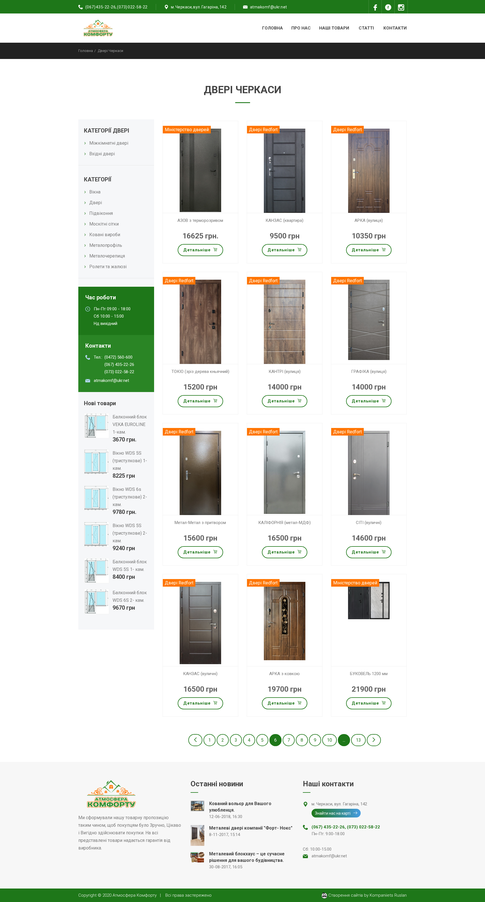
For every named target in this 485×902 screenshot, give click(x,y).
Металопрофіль (105, 245)
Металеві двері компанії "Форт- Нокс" (250, 828)
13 (358, 740)
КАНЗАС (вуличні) (200, 673)
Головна (272, 28)
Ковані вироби (104, 234)
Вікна (94, 192)
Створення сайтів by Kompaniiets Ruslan (367, 895)
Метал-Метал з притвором (200, 522)
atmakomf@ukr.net (268, 7)
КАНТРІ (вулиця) (285, 371)
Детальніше (197, 249)
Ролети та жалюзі (108, 266)
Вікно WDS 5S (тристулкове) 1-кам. (130, 460)
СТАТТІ (366, 28)
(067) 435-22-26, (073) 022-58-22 (116, 7)
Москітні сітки (104, 224)
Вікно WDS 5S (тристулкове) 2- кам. (130, 533)
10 (329, 740)
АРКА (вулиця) (368, 220)
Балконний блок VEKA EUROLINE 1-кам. (130, 424)
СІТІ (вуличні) (368, 522)
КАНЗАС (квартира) (284, 220)
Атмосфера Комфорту (135, 895)
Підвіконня (101, 213)
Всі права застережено (188, 895)
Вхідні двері (102, 153)
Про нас (301, 28)
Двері (95, 202)
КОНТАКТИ (395, 28)
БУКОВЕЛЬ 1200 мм (369, 673)
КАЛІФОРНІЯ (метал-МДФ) (284, 522)
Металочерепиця (107, 256)
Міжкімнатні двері (108, 143)
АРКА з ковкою (284, 673)
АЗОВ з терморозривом (200, 220)
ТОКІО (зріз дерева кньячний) (200, 371)
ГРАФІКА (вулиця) (368, 371)
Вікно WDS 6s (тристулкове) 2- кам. (130, 497)
